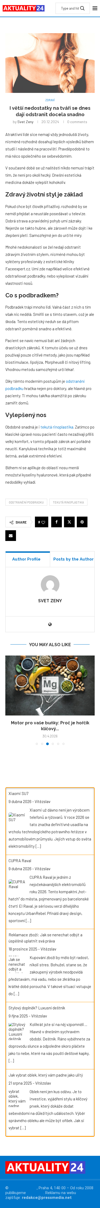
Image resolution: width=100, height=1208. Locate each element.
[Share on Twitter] (69, 522)
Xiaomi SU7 (18, 793)
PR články (35, 1192)
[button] (9, 700)
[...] (38, 846)
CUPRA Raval (20, 860)
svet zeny (25, 121)
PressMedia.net (23, 1188)
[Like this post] (43, 522)
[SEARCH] (82, 8)
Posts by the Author (73, 559)
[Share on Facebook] (56, 522)
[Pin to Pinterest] (82, 522)
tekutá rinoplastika (57, 427)
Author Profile (26, 559)
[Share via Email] (10, 535)
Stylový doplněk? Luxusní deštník (37, 1007)
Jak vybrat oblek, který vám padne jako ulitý (46, 1075)
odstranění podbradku (26, 502)
